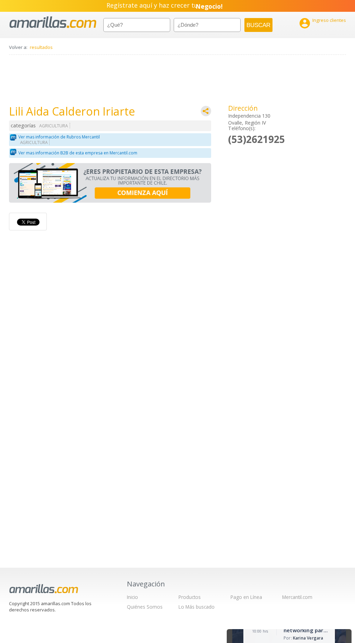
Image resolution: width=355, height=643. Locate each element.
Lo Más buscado (197, 606)
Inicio (132, 597)
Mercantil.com (297, 597)
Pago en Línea (246, 597)
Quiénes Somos (145, 606)
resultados (41, 47)
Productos (190, 597)
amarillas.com (53, 22)
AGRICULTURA (53, 126)
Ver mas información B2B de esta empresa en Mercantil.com (77, 153)
